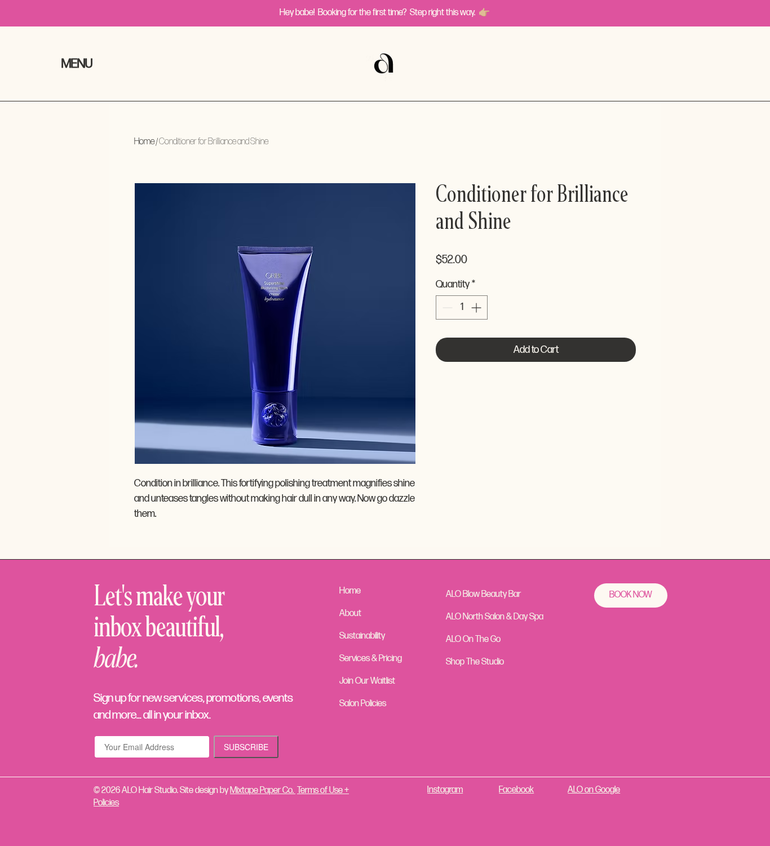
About (350, 613)
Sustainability (362, 636)
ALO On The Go (473, 639)
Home (144, 141)
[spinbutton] (461, 307)
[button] (87, 64)
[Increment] (477, 307)
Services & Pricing (370, 658)
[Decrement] (446, 307)
